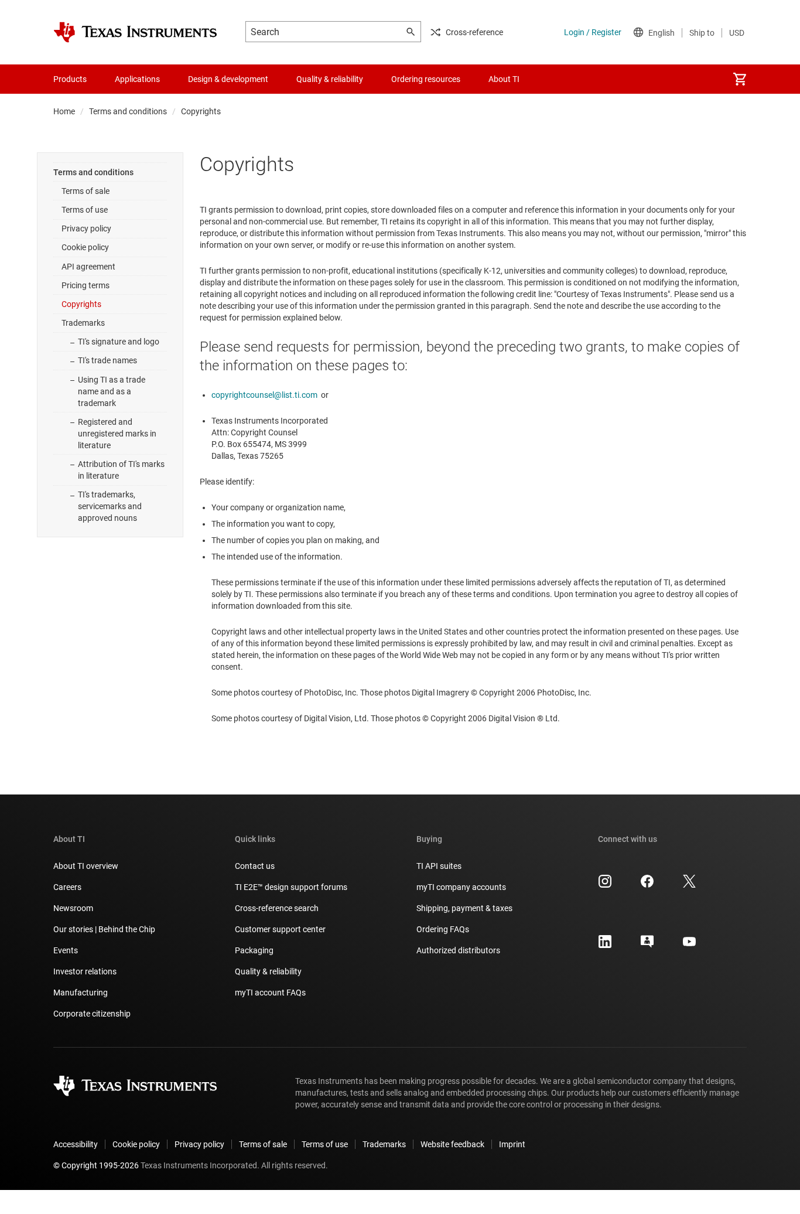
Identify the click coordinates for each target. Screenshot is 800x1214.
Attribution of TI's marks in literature (121, 469)
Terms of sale (85, 191)
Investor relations (85, 971)
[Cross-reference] (555, 79)
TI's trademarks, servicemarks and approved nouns (110, 506)
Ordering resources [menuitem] (425, 79)
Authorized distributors (458, 950)
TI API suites (438, 866)
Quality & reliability (268, 971)
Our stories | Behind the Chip (104, 929)
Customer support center (280, 929)
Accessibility (75, 1144)
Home (64, 111)
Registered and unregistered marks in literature (117, 433)
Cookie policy (85, 247)
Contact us (255, 866)
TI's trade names (107, 360)
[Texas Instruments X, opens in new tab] (689, 885)
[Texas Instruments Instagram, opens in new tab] (605, 885)
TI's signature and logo (118, 341)
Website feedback (452, 1144)
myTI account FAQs (270, 992)
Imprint (512, 1144)
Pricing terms (85, 285)
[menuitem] (740, 79)
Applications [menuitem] (137, 79)
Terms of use (84, 209)
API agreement (88, 266)
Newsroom (73, 908)
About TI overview (85, 866)
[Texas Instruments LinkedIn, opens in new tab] (605, 945)
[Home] (135, 32)
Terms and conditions (128, 111)
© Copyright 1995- (96, 1165)
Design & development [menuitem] (228, 79)
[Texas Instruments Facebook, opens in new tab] (647, 885)
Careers (67, 887)
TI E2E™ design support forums (291, 887)
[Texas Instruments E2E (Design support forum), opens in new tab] (647, 945)
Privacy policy (86, 228)
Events (65, 950)
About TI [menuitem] (503, 79)
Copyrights (81, 304)
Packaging (254, 950)
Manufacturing (80, 992)
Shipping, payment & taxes (464, 908)
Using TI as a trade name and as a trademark (111, 391)
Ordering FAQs (442, 929)
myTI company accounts (461, 887)
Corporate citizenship (92, 1013)
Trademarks (83, 323)
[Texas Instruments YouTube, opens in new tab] (689, 945)
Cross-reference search (277, 908)
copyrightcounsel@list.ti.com (264, 395)
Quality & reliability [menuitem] (329, 79)
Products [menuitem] (70, 79)
